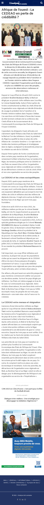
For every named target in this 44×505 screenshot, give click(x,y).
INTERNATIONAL (24, 480)
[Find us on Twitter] (20, 500)
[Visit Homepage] (18, 3)
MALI (5, 480)
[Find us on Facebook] (17, 500)
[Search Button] (41, 3)
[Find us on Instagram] (25, 500)
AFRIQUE (35, 480)
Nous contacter (21, 485)
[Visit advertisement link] (22, 53)
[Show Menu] (2, 3)
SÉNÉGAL (12, 480)
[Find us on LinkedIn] (22, 500)
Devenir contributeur (17, 483)
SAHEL (5, 483)
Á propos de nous (33, 483)
